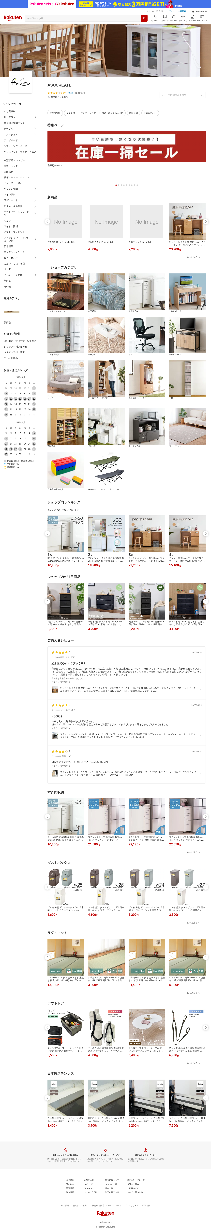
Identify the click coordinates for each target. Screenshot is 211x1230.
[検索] (144, 18)
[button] (199, 12)
